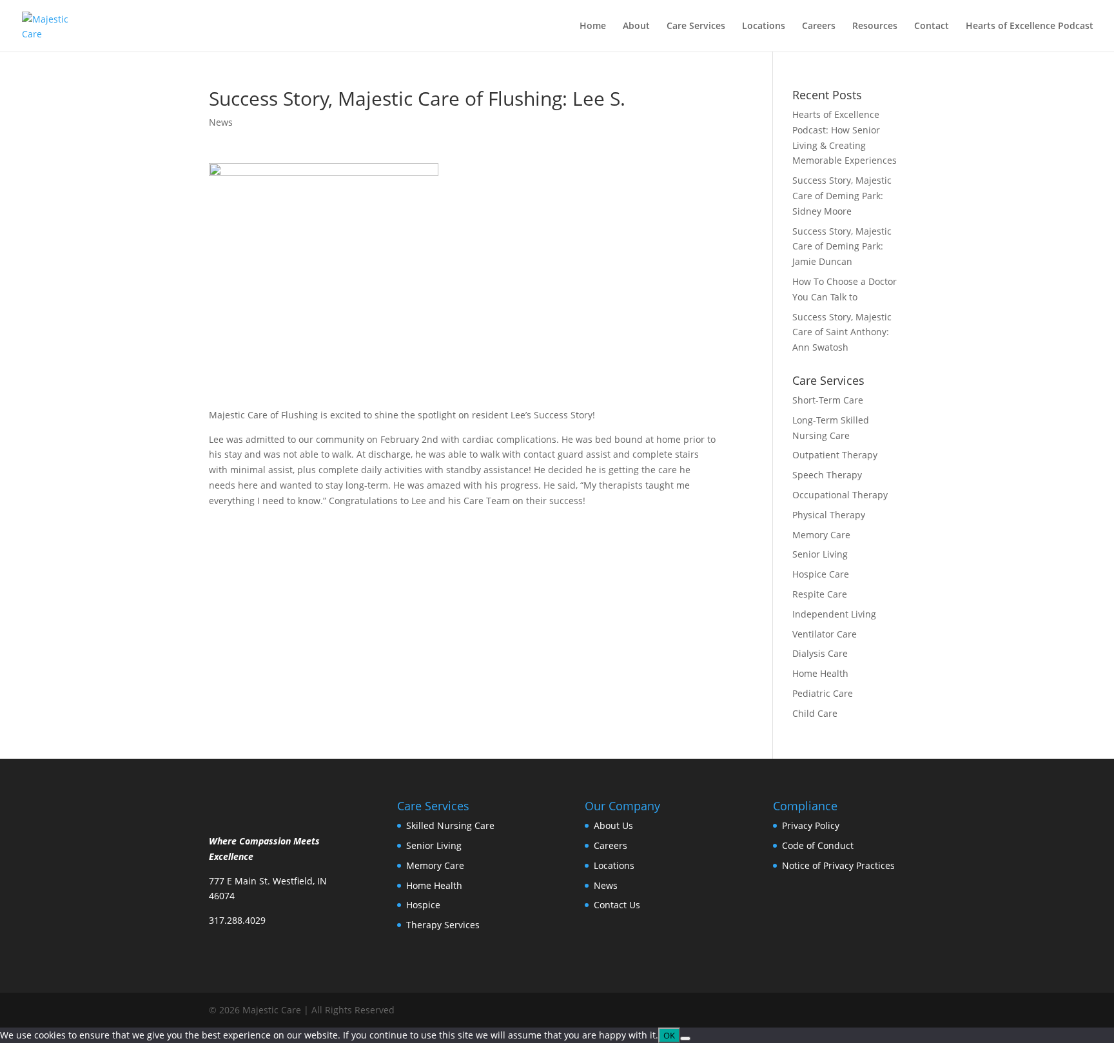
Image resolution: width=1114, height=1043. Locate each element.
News (221, 122)
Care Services (696, 26)
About (636, 26)
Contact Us (617, 905)
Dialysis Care (820, 653)
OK (669, 1035)
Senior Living (820, 554)
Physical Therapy (828, 515)
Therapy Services (443, 925)
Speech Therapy (827, 475)
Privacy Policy (810, 825)
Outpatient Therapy (834, 455)
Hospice (423, 905)
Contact (931, 26)
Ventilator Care (824, 634)
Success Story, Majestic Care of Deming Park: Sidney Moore (842, 195)
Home (593, 26)
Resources (874, 26)
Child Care (814, 713)
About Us (613, 825)
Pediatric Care (822, 693)
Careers (819, 26)
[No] (685, 1038)
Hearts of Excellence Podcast (1029, 26)
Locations (763, 26)
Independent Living (834, 614)
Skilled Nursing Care (450, 825)
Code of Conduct (818, 845)
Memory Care (821, 535)
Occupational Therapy (840, 495)
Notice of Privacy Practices (838, 865)
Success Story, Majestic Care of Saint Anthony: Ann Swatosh (842, 332)
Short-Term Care (827, 400)
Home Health (820, 673)
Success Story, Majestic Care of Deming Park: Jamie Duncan (842, 246)
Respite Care (819, 594)
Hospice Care (820, 574)
